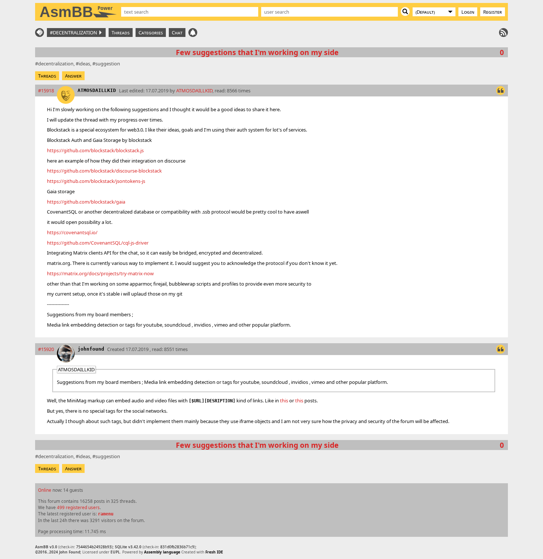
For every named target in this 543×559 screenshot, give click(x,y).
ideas (84, 63)
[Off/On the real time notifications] (192, 32)
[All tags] (39, 32)
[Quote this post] (500, 90)
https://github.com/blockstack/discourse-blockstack (104, 170)
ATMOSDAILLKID (97, 90)
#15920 (46, 349)
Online (44, 490)
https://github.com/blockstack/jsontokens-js (96, 181)
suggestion (107, 63)
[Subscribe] (503, 32)
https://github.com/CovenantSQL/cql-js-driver (97, 242)
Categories (151, 32)
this (284, 400)
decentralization (56, 63)
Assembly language (162, 552)
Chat (177, 32)
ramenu (105, 514)
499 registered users (78, 507)
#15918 (46, 90)
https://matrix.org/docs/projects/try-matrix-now (100, 273)
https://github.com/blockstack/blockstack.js (95, 150)
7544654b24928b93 (94, 546)
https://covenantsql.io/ (72, 232)
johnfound (91, 349)
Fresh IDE (214, 552)
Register (492, 11)
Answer (73, 75)
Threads (121, 32)
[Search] (405, 11)
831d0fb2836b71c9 (177, 546)
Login (467, 11)
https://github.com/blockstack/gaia (86, 201)
